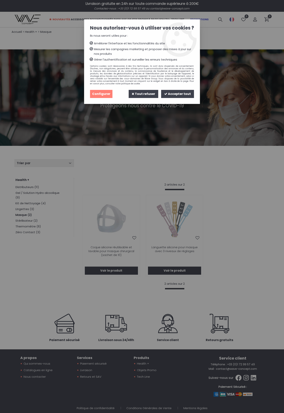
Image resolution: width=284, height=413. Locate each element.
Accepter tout (179, 94)
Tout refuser (144, 94)
